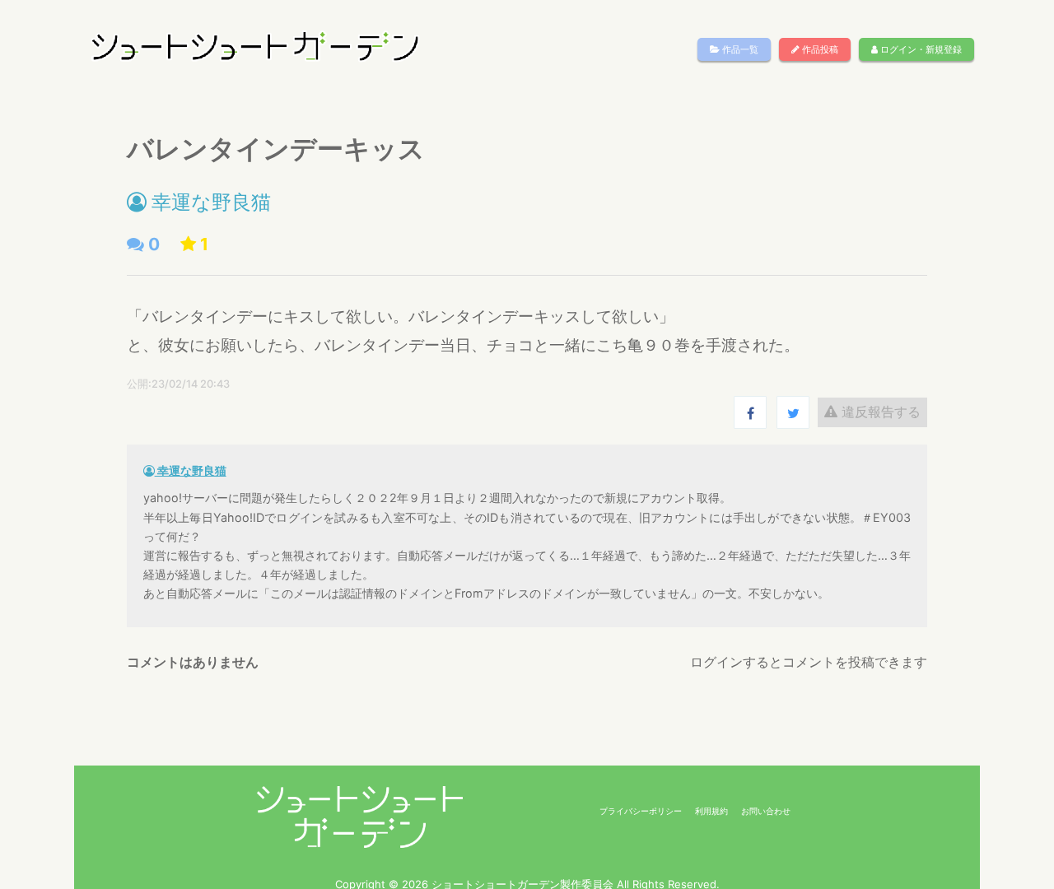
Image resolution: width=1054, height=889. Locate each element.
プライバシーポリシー (640, 811)
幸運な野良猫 (209, 202)
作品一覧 (739, 49)
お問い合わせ (765, 811)
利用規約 (711, 811)
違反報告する (879, 411)
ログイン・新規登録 (920, 49)
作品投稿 (819, 49)
